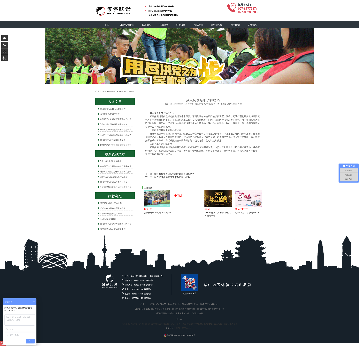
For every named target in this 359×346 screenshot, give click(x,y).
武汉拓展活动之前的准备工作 (113, 229)
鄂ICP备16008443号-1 (183, 328)
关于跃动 (252, 24)
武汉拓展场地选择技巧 (125, 91)
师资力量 (180, 24)
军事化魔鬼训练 (182, 313)
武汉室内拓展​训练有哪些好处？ (113, 181)
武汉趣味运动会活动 (165, 313)
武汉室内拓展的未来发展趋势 (113, 108)
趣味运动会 (216, 24)
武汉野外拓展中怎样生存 (111, 203)
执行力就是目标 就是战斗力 (247, 212)
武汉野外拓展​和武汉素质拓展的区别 (172, 177)
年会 (207, 209)
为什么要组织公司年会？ (111, 161)
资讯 (104, 91)
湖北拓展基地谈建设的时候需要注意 (115, 187)
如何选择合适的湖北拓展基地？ (113, 124)
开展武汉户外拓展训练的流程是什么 (115, 129)
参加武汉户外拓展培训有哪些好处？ (115, 119)
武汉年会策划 (197, 313)
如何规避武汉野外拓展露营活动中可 (115, 145)
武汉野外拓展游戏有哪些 (111, 213)
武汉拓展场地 (156, 112)
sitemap (179, 319)
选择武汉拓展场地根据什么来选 (113, 176)
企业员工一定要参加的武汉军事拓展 (115, 166)
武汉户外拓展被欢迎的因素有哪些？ (115, 223)
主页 (99, 91)
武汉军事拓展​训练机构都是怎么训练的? (174, 173)
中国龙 (178, 196)
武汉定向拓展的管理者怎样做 (113, 208)
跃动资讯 (111, 91)
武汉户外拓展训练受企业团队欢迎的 (115, 134)
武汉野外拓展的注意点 (110, 113)
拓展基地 (163, 24)
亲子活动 (235, 24)
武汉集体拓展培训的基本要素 (113, 139)
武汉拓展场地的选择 (109, 218)
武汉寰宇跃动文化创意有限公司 (211, 308)
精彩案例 (198, 24)
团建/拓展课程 (127, 24)
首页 (106, 24)
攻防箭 (148, 209)
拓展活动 (146, 24)
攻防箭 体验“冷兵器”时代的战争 (157, 212)
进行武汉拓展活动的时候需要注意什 (115, 171)
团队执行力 (242, 209)
